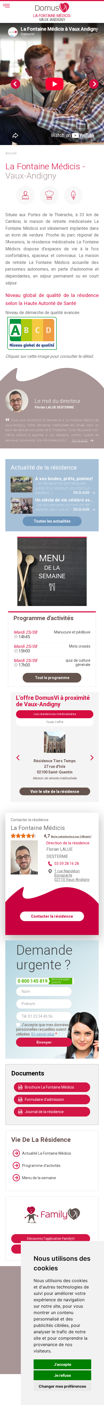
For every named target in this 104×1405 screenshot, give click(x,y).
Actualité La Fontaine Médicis (46, 1153)
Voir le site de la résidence (54, 791)
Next (94, 84)
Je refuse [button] (62, 1375)
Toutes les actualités (52, 521)
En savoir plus (42, 1034)
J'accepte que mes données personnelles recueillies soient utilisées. (42, 1029)
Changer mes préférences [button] (62, 1386)
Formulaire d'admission (44, 1099)
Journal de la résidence (44, 1112)
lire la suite (80, 440)
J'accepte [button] (62, 1364)
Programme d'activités (41, 1165)
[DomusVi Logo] (52, 7)
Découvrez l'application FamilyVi (51, 1239)
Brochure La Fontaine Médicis (49, 1087)
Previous (15, 84)
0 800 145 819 (32, 981)
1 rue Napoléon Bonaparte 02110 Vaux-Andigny (72, 875)
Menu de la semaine (39, 1178)
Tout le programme (52, 678)
